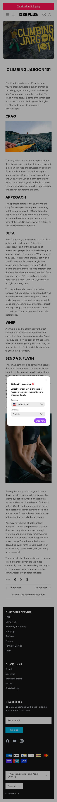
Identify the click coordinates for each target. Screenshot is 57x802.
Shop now (40, 421)
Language (15, 410)
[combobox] (21, 404)
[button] (46, 380)
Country (14, 400)
